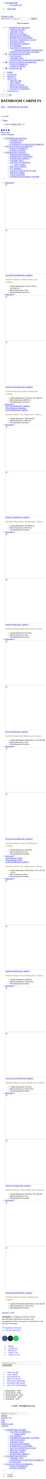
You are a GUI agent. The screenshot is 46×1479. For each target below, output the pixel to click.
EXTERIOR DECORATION (19, 54)
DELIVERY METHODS (19, 87)
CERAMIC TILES (16, 32)
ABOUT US (11, 79)
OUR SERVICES (13, 1377)
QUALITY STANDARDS (19, 89)
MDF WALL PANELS (18, 34)
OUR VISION (15, 83)
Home (3, 107)
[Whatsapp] (16, 1338)
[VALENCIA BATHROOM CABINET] (25, 1032)
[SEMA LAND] (8, 1313)
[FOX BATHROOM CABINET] (25, 407)
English (15, 3)
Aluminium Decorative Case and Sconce (28, 50)
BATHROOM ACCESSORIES (21, 38)
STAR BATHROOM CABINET (17, 862)
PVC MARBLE (15, 46)
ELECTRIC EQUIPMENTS (20, 48)
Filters (5, 120)
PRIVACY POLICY (17, 85)
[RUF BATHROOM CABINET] (25, 685)
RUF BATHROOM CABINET (16, 732)
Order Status (11, 9)
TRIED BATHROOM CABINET (17, 971)
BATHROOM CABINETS (19, 44)
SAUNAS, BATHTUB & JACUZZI (23, 40)
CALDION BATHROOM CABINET (19, 275)
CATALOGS (12, 74)
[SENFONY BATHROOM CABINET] (25, 792)
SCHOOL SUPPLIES (18, 66)
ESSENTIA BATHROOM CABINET (19, 387)
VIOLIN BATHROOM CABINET (18, 1186)
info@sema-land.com (12, 1328)
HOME (10, 72)
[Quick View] (14, 183)
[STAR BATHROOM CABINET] (25, 859)
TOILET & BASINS (17, 30)
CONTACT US (13, 91)
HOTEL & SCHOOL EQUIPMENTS (22, 62)
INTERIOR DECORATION (19, 28)
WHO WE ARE (15, 81)
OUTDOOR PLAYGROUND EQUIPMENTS (27, 60)
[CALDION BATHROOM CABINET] (25, 229)
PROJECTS (11, 77)
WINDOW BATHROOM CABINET (18, 1293)
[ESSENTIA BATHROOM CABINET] (25, 340)
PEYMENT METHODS (16, 1383)
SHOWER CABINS (17, 42)
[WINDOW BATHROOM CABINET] (25, 1246)
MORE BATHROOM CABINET (17, 517)
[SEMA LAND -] (7, 16)
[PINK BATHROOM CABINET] (25, 578)
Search (34, 19)
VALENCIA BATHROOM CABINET (19, 1078)
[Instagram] (10, 1338)
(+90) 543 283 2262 (12, 1330)
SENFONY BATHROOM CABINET (19, 839)
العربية (19, 5)
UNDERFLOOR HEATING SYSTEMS (24, 52)
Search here (5, 19)
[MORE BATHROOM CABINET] (25, 471)
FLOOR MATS (15, 56)
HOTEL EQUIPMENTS (19, 64)
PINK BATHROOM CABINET (17, 625)
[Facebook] (5, 1338)
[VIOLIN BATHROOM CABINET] (25, 1139)
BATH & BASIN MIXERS (20, 36)
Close (8, 132)
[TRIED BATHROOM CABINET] (25, 925)
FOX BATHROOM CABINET (16, 410)
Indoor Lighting (19, 165)
